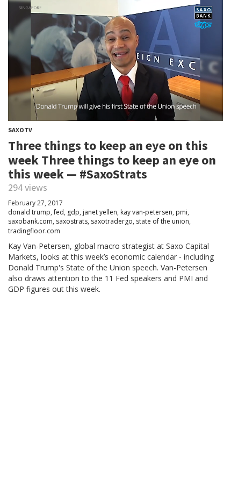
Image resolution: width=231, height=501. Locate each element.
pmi (181, 212)
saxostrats (72, 221)
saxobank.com (30, 221)
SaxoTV (20, 130)
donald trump (29, 212)
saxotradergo (112, 221)
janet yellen (100, 212)
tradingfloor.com (34, 230)
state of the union (162, 221)
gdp (73, 212)
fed (59, 212)
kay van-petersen (146, 212)
